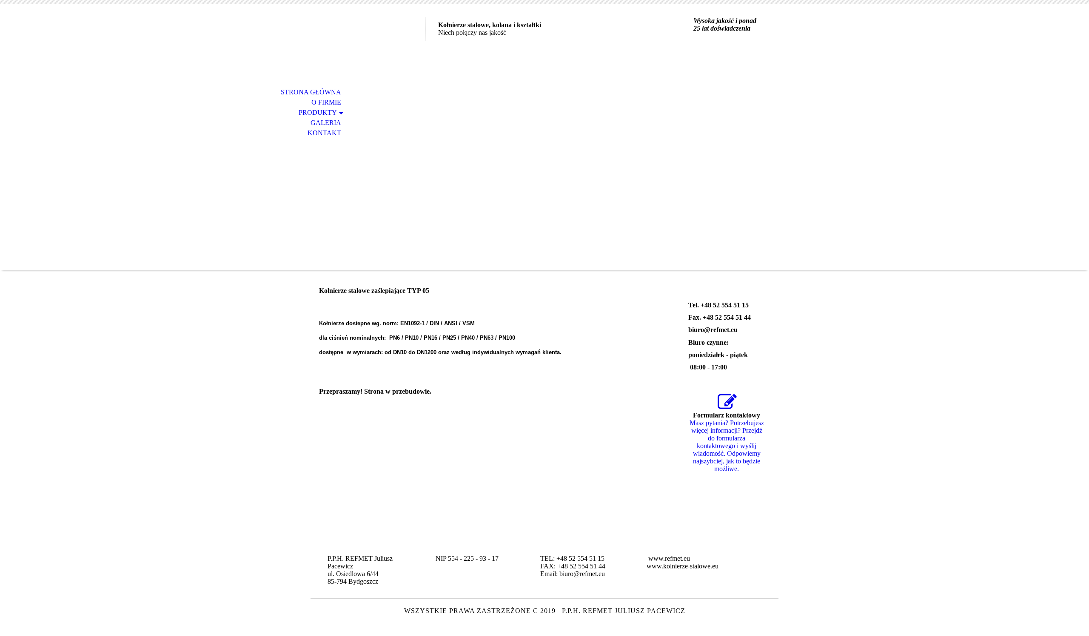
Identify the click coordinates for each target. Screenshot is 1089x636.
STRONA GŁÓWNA (311, 92)
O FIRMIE (326, 102)
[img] (368, 41)
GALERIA (326, 122)
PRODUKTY (318, 112)
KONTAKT (324, 132)
